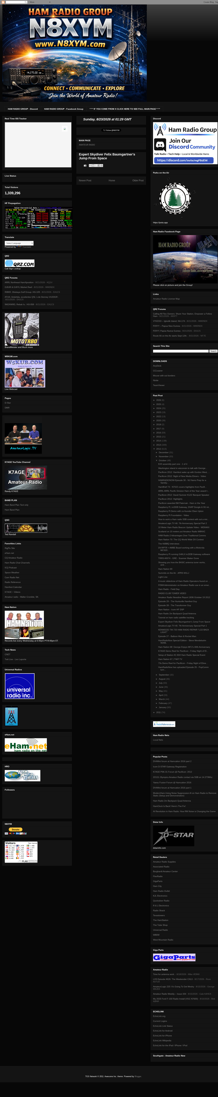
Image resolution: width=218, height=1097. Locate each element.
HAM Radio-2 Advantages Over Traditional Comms (182, 535)
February (163, 703)
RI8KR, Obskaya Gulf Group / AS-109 (22, 292)
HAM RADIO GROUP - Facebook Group (63, 109)
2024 (159, 408)
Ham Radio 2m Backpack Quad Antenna (177, 613)
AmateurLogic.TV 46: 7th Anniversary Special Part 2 (182, 523)
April (161, 695)
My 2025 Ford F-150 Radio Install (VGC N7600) (175, 999)
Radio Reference (13, 582)
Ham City (157, 886)
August (162, 679)
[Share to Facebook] (98, 165)
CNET (7, 654)
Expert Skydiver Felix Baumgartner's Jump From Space (184, 622)
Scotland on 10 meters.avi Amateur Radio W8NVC (181, 531)
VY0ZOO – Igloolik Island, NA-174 (169, 321)
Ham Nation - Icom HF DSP (171, 609)
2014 (159, 440)
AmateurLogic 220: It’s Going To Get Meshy (173, 986)
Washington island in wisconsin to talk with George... (182, 468)
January (163, 707)
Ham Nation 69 (165, 569)
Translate (26, 247)
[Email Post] (85, 165)
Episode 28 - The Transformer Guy (174, 605)
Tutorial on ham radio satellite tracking (176, 617)
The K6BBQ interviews (168, 543)
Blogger (138, 1076)
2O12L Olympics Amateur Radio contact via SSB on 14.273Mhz (182, 777)
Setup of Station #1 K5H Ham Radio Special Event (181, 655)
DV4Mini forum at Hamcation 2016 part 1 (172, 788)
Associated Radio (161, 866)
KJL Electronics (160, 896)
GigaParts (157, 881)
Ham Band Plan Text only (16, 505)
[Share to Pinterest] (101, 165)
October (163, 460)
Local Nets (158, 740)
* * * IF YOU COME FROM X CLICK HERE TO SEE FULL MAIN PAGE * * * (125, 109)
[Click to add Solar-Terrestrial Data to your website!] (39, 228)
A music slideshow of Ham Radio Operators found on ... (184, 581)
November (164, 456)
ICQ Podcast (11, 567)
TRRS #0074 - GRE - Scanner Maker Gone (178, 558)
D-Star (8, 403)
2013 (159, 445)
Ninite (155, 380)
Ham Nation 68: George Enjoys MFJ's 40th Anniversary (184, 647)
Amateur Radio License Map (166, 299)
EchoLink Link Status (163, 1026)
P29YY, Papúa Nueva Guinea (166, 331)
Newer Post (85, 180)
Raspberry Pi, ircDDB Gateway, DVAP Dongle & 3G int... (184, 507)
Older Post (138, 180)
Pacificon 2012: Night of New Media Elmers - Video (182, 476)
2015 (159, 436)
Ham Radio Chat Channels (17, 563)
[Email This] (90, 165)
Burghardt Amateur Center (165, 871)
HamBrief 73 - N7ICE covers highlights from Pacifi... (182, 487)
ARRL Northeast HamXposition (19, 282)
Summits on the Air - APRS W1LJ (173, 573)
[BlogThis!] (93, 165)
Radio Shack (159, 910)
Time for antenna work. (164, 974)
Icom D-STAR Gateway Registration (170, 766)
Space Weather (12, 572)
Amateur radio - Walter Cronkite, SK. (22, 597)
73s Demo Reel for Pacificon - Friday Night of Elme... (183, 663)
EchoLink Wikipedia (162, 1040)
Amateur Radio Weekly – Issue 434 (169, 994)
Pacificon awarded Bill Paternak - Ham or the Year (181, 503)
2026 (159, 400)
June (161, 687)
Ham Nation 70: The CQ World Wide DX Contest (181, 539)
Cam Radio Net (12, 577)
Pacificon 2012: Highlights (170, 499)
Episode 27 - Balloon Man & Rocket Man (177, 636)
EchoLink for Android (162, 1031)
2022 (159, 416)
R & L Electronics (161, 905)
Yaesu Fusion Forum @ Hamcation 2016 (172, 782)
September (164, 675)
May (161, 691)
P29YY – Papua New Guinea (166, 326)
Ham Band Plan (12, 510)
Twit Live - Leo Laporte (15, 659)
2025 (159, 404)
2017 (159, 428)
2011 (158, 712)
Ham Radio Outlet (161, 891)
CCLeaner (158, 370)
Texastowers (159, 915)
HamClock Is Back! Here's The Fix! (169, 806)
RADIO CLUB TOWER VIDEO (172, 593)
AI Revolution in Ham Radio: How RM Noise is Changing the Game (184, 811)
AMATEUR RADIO (87, 145)
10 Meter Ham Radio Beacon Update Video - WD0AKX (183, 527)
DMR (7, 407)
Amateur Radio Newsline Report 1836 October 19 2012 (184, 597)
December (164, 452)
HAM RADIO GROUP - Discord (23, 109)
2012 (159, 449)
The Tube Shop (160, 925)
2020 (159, 420)
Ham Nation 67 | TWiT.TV (170, 659)
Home (112, 180)
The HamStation (160, 920)
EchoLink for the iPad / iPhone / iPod (170, 1045)
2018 (159, 424)
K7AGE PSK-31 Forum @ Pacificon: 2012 (172, 772)
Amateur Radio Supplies (164, 862)
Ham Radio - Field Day (169, 589)
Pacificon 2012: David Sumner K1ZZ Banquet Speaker (183, 495)
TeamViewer (159, 385)
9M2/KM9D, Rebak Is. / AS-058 (19, 304)
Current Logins (160, 1021)
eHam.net (9, 553)
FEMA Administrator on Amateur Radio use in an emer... (184, 585)
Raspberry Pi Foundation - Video (173, 515)
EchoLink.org (159, 1016)
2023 (159, 412)
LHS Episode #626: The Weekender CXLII (173, 979)
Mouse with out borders (164, 375)
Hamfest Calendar (13, 587)
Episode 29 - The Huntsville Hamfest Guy (177, 601)
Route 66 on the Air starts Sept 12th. (170, 336)
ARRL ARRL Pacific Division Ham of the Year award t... (183, 491)
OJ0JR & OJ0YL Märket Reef (18, 287)
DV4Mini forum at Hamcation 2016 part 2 (172, 761)
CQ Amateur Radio (13, 558)
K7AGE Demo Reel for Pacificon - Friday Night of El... (183, 651)
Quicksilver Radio (161, 900)
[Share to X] (95, 165)
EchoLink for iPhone (162, 1035)
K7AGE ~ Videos (12, 592)
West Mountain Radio (163, 940)
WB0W (156, 935)
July (161, 683)
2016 (159, 432)
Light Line (162, 577)
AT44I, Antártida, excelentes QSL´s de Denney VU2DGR (31, 297)
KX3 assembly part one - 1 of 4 (172, 464)
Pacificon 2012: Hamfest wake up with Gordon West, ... (184, 472)
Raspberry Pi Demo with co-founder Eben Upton (180, 511)
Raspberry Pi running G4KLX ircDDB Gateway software (184, 554)
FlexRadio (158, 876)
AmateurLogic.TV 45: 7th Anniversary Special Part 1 (182, 626)
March (162, 699)
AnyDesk (157, 366)
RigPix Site (10, 548)
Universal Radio (160, 930)
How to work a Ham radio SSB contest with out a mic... (183, 519)
